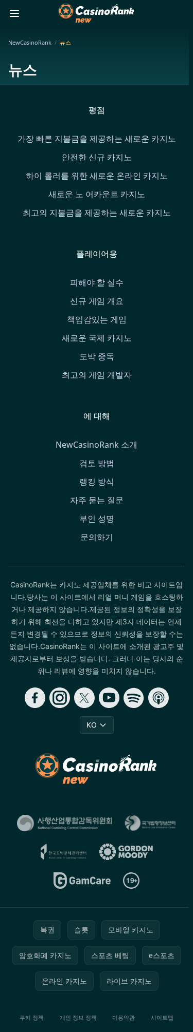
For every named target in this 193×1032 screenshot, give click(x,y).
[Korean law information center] (150, 823)
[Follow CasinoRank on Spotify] (134, 697)
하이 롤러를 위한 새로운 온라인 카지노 (97, 175)
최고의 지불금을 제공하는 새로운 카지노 (97, 212)
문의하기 (96, 537)
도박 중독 (96, 356)
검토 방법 (96, 463)
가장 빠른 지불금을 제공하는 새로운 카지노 (96, 138)
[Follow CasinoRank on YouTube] (109, 697)
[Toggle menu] (14, 13)
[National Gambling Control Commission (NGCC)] (64, 823)
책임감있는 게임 (97, 319)
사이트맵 (162, 1017)
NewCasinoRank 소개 (96, 444)
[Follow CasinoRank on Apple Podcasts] (158, 697)
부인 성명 (96, 518)
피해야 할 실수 (97, 282)
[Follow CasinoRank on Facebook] (35, 697)
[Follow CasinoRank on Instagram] (59, 697)
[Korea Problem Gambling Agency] (63, 852)
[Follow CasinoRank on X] (84, 697)
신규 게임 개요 (97, 301)
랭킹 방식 (96, 481)
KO (91, 725)
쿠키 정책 (32, 1017)
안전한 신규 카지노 (97, 157)
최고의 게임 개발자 (97, 374)
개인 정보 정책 (78, 1017)
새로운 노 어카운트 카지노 (96, 194)
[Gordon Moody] (126, 852)
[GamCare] (82, 880)
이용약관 (123, 1017)
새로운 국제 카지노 (97, 337)
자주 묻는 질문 (97, 500)
